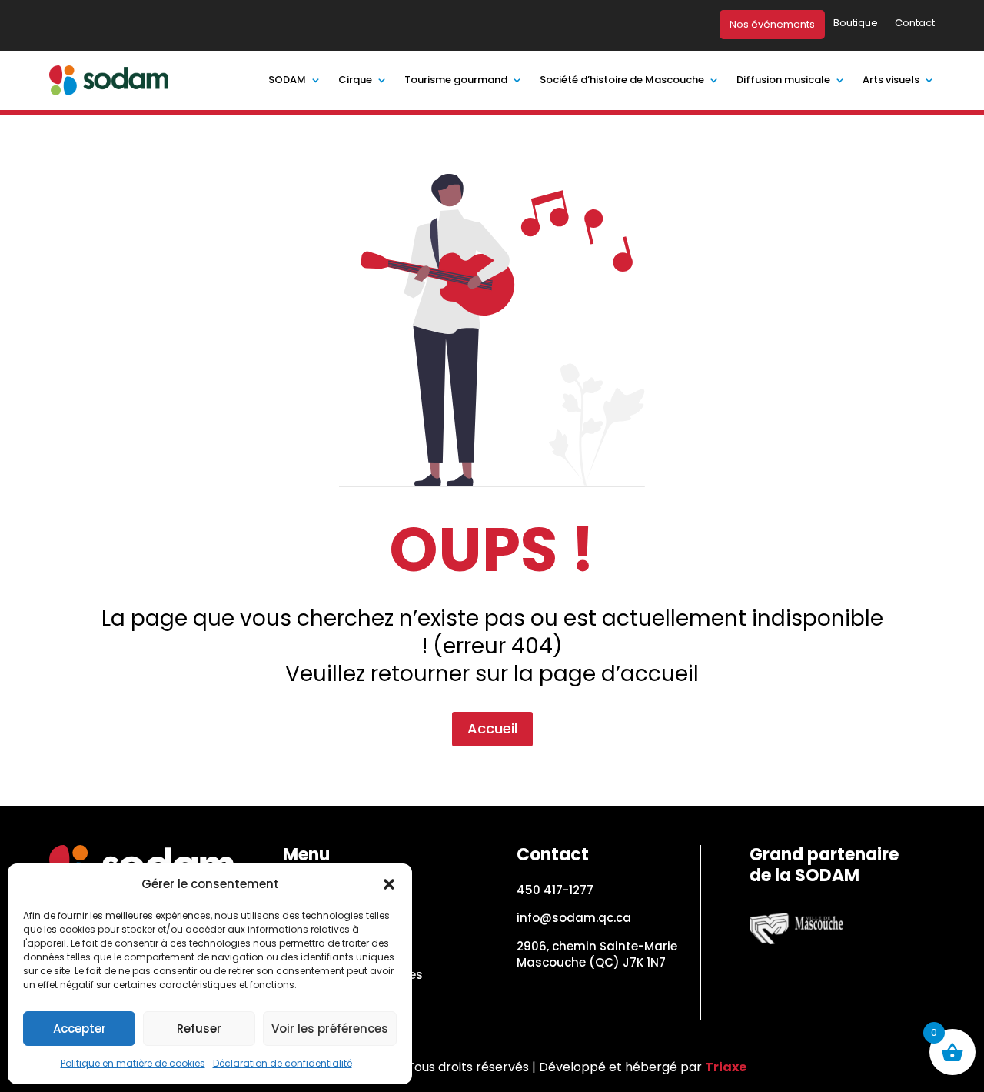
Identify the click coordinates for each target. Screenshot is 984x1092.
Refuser (199, 1028)
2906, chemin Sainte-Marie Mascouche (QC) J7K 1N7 (597, 954)
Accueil (492, 728)
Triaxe (725, 1067)
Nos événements (772, 24)
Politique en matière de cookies (133, 1063)
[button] (389, 884)
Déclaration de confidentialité (282, 1063)
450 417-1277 (555, 890)
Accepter (79, 1028)
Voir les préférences (329, 1028)
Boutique (855, 24)
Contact (915, 24)
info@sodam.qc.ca (574, 918)
